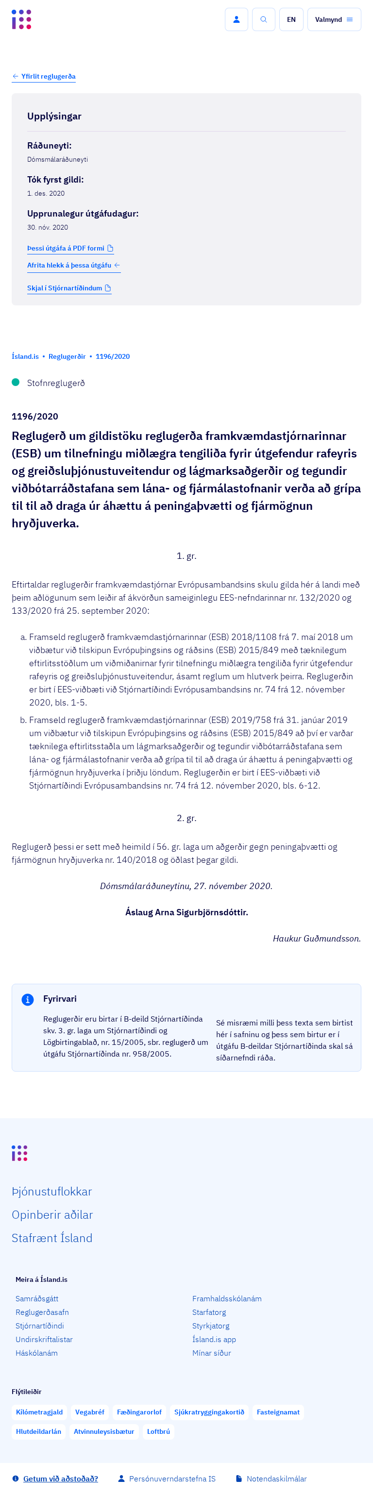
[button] (236, 19)
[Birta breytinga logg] (186, 326)
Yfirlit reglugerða (48, 76)
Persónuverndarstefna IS (172, 1478)
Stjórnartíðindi (40, 1325)
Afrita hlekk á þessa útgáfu (69, 265)
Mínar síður (211, 1353)
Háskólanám (37, 1353)
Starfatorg (209, 1312)
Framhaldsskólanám (227, 1298)
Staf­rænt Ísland (52, 1237)
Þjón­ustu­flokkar (52, 1191)
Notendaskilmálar (277, 1478)
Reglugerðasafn (42, 1312)
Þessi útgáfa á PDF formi (65, 248)
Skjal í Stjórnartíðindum (64, 288)
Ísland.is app (214, 1339)
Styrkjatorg (210, 1325)
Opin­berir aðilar (52, 1214)
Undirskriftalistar (44, 1339)
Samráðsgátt (37, 1298)
